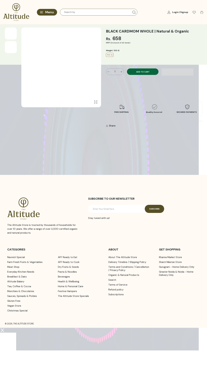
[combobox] (98, 12)
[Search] (134, 12)
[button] (177, 72)
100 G (110, 55)
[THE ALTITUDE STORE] (16, 12)
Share (112, 125)
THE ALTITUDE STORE (23, 323)
